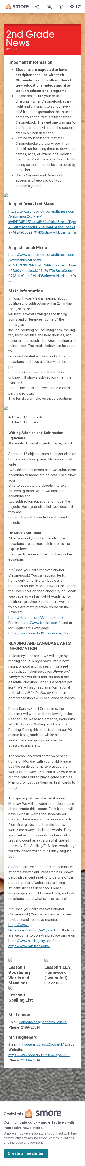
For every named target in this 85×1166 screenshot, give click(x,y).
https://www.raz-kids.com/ (29, 946)
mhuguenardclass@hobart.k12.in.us (46, 1044)
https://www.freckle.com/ (40, 623)
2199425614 (30, 1060)
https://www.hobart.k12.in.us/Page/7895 (39, 633)
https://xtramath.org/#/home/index (35, 617)
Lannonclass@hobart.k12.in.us (43, 1022)
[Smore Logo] (17, 6)
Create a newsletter (26, 1153)
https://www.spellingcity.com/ (31, 941)
